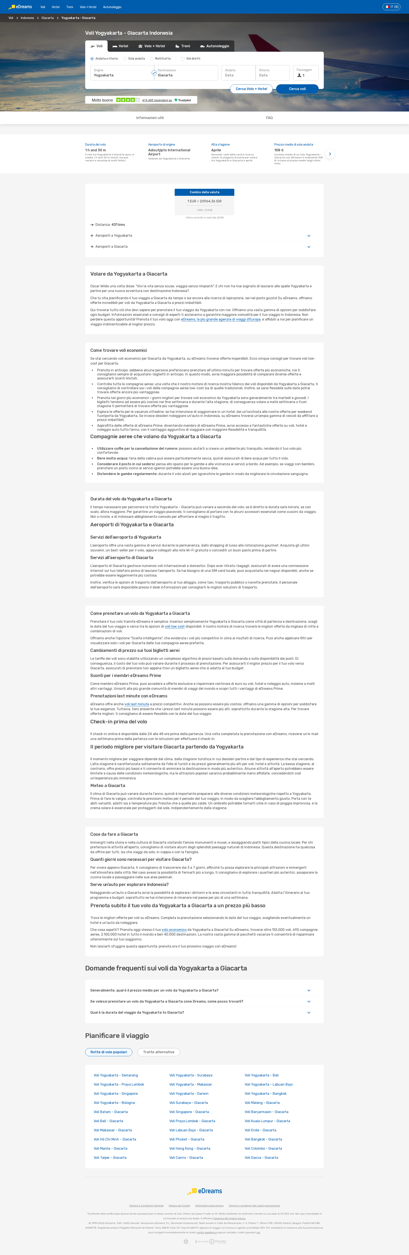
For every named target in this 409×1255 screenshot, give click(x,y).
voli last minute (136, 704)
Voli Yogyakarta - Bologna (114, 1103)
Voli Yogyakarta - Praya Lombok (119, 1084)
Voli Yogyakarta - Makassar (190, 1084)
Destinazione (167, 70)
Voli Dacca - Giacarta (261, 1158)
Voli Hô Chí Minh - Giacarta (115, 1139)
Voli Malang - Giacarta (262, 1103)
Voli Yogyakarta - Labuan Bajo (269, 1084)
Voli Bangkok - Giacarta (263, 1139)
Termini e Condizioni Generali (146, 1205)
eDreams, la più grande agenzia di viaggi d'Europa (221, 319)
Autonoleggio (112, 7)
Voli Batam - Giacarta (111, 1112)
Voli (42, 7)
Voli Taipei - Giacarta (110, 1158)
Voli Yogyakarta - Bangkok (266, 1094)
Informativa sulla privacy (209, 1205)
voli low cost (175, 626)
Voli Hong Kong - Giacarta (189, 1148)
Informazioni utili (150, 118)
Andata (230, 70)
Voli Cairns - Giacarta (186, 1158)
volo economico (174, 930)
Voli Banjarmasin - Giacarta (266, 1112)
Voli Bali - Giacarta (108, 1121)
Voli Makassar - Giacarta (113, 1130)
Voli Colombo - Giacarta (263, 1148)
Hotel (55, 7)
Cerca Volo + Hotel (251, 89)
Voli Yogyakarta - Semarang (116, 1075)
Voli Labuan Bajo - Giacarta (191, 1130)
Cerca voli (297, 89)
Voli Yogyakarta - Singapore (116, 1094)
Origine (98, 70)
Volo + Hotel (88, 7)
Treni (69, 7)
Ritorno (264, 70)
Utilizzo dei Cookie (179, 1205)
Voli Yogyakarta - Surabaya (190, 1075)
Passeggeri (304, 70)
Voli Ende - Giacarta (260, 1130)
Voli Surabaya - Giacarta (188, 1103)
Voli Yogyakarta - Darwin (189, 1094)
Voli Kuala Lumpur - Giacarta (267, 1121)
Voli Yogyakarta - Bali (262, 1075)
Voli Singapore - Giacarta (189, 1112)
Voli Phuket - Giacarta (186, 1139)
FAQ (269, 118)
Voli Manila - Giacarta (110, 1148)
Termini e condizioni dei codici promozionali (254, 1205)
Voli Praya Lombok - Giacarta (192, 1121)
